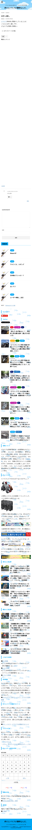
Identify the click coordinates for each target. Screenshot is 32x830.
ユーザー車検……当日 (16, 297)
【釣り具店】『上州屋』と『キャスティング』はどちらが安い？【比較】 (20, 643)
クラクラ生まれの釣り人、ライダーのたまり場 (16, 824)
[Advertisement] (16, 112)
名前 (3, 230)
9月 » (24, 778)
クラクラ (4, 21)
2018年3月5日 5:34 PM (12, 191)
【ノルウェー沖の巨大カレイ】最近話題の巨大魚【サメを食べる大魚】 (20, 586)
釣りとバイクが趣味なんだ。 (16, 8)
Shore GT (13, 253)
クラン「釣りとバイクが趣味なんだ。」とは (17, 744)
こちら (14, 666)
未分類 (3, 186)
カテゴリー (6, 31)
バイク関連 (5, 668)
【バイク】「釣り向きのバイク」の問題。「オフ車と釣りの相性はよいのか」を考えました (20, 424)
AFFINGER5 (18, 827)
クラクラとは (7, 742)
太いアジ (13, 286)
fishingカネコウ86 (10, 305)
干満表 (4, 811)
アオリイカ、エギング (17, 264)
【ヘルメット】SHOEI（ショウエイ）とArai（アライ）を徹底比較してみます (20, 603)
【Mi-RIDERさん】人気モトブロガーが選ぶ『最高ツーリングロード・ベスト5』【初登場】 (20, 578)
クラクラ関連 (6, 675)
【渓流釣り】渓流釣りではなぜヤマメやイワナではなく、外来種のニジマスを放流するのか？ (20, 438)
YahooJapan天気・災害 (10, 801)
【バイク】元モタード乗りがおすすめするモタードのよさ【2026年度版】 (20, 651)
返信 (28, 201)
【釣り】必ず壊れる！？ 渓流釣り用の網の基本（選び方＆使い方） (20, 333)
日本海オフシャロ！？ (17, 275)
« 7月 (7, 778)
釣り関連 (5, 661)
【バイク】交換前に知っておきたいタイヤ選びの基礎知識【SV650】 (20, 635)
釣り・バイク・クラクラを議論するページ (15, 724)
